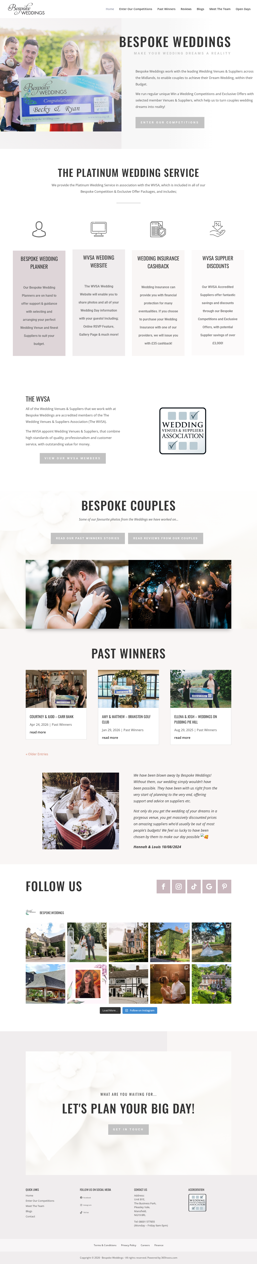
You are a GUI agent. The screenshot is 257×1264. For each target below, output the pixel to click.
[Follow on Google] (209, 886)
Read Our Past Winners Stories (88, 538)
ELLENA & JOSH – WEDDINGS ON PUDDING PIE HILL (195, 719)
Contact (30, 1216)
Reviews (186, 9)
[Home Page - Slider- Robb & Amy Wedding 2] (128, 627)
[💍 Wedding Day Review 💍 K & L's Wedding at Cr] (170, 984)
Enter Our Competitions (135, 9)
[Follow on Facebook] (163, 886)
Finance (158, 1245)
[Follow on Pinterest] (224, 886)
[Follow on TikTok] (194, 886)
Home (110, 9)
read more (38, 732)
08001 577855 (147, 1221)
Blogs (200, 9)
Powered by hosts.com (162, 1257)
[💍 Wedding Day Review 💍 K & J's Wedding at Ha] (87, 942)
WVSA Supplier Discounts (217, 262)
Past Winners (166, 9)
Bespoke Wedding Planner (39, 262)
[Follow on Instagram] (179, 886)
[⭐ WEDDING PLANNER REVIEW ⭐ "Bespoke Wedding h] (87, 984)
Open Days (243, 9)
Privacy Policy (128, 1245)
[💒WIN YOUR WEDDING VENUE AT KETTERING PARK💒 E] (45, 984)
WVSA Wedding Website (98, 261)
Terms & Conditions (105, 1245)
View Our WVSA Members (73, 458)
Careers (145, 1245)
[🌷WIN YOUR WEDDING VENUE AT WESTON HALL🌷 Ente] (45, 942)
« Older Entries (37, 754)
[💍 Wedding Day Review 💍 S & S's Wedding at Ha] (211, 942)
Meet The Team (219, 9)
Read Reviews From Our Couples (165, 538)
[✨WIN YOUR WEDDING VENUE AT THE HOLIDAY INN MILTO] (170, 942)
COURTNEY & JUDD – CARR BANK (51, 716)
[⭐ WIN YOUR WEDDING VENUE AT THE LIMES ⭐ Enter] (128, 984)
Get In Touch (128, 1129)
